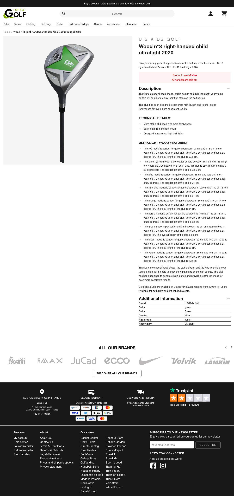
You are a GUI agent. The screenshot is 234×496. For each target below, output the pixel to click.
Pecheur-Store (114, 438)
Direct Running (90, 446)
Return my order (23, 450)
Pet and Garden (115, 442)
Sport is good (114, 462)
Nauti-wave (87, 483)
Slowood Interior (116, 446)
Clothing (30, 24)
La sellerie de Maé (92, 475)
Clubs (60, 24)
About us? (46, 438)
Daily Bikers (88, 442)
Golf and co (87, 462)
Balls (6, 24)
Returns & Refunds (51, 450)
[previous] (225, 348)
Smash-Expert (114, 450)
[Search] (63, 13)
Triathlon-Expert (115, 475)
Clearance (131, 24)
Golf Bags (46, 24)
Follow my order (23, 446)
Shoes (17, 24)
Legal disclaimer (50, 454)
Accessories (113, 24)
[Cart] (224, 13)
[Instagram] (162, 466)
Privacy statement (50, 466)
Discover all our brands (117, 373)
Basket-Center (89, 438)
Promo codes (22, 454)
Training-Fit (113, 466)
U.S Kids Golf (160, 39)
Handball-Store (90, 466)
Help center (21, 442)
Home (6, 32)
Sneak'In (111, 454)
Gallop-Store (88, 458)
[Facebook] (153, 466)
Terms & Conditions (52, 446)
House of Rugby (90, 471)
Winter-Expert (114, 487)
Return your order (140, 405)
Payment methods (51, 458)
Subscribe (208, 445)
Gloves (98, 24)
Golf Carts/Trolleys (79, 24)
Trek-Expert (113, 471)
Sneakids (111, 458)
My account (20, 438)
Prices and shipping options (57, 462)
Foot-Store (87, 454)
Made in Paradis (90, 479)
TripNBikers (113, 479)
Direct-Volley (88, 450)
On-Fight (86, 487)
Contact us (42, 402)
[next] (231, 348)
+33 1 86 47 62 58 (42, 413)
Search (117, 13)
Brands (146, 24)
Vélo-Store (112, 483)
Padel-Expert (88, 491)
